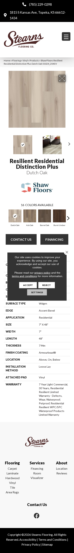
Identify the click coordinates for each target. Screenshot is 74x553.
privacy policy (42, 272)
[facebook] (36, 516)
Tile (12, 487)
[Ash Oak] (29, 216)
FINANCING (54, 239)
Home (7, 60)
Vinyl (25, 60)
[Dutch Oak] (15, 216)
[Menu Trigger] (66, 36)
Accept (28, 285)
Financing (37, 468)
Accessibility (27, 539)
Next (68, 143)
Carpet (12, 468)
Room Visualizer (37, 475)
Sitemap (47, 544)
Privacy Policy (30, 544)
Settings (37, 292)
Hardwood (12, 478)
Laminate (12, 473)
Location (61, 468)
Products (34, 60)
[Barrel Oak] (44, 216)
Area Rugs (12, 492)
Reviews (61, 473)
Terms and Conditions (52, 539)
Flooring (16, 60)
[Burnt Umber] (59, 216)
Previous (6, 143)
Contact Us (21, 239)
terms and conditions (24, 276)
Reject (46, 285)
